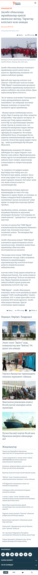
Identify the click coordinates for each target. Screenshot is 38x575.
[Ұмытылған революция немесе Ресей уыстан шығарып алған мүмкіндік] (19, 390)
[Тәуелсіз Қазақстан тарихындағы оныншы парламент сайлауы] (19, 361)
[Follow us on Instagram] (16, 554)
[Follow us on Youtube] (12, 554)
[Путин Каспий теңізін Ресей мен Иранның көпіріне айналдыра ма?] (19, 421)
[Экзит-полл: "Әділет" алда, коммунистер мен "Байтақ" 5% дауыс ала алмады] (19, 330)
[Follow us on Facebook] (3, 554)
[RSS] (25, 554)
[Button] (20, 35)
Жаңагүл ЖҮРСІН (7, 27)
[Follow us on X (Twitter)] (7, 554)
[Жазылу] (30, 554)
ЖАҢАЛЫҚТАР (6, 8)
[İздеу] (32, 572)
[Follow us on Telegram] (21, 554)
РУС (14, 572)
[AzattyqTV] (23, 572)
